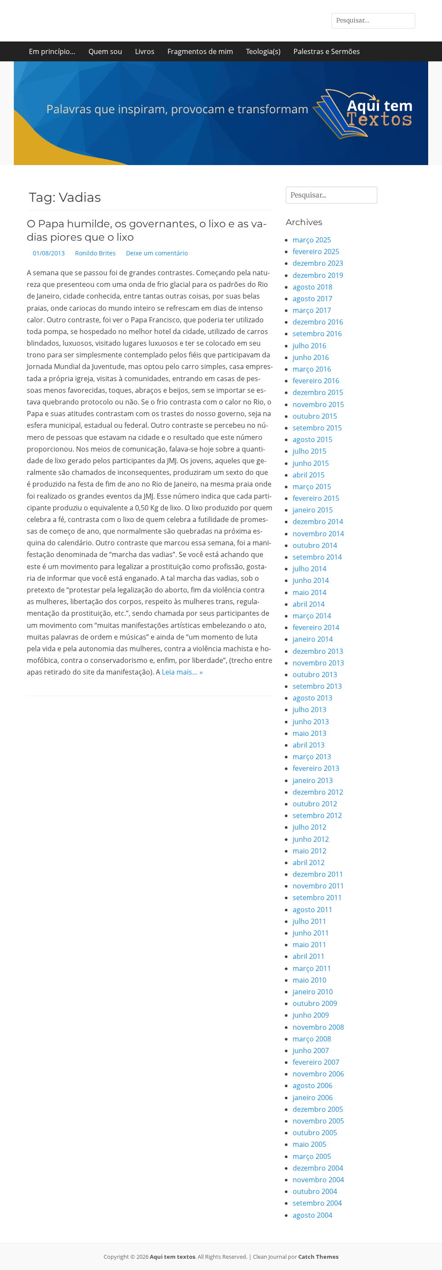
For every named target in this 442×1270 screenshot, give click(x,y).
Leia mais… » (182, 672)
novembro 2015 (318, 404)
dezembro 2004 (318, 1168)
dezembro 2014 (318, 521)
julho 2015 (309, 451)
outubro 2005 (315, 1132)
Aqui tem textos (172, 1256)
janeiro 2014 (313, 639)
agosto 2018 (312, 287)
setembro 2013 (317, 686)
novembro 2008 (318, 1027)
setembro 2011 (317, 897)
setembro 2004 (317, 1203)
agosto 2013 (312, 698)
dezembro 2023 (318, 263)
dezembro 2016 (318, 322)
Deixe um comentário (157, 253)
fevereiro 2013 (316, 768)
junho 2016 (311, 357)
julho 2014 (309, 568)
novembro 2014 (318, 533)
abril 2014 (309, 604)
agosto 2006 (312, 1085)
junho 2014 (311, 580)
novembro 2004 (318, 1179)
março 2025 (312, 240)
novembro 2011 (318, 886)
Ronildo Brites (95, 253)
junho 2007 (311, 1050)
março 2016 (312, 369)
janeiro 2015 (313, 510)
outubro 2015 (315, 416)
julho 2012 (309, 827)
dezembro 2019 (318, 275)
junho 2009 (311, 1015)
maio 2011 (309, 944)
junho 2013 (311, 721)
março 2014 (312, 616)
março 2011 (312, 968)
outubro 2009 (315, 1003)
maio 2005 (309, 1144)
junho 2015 (311, 463)
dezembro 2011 (318, 874)
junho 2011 (311, 933)
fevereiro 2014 (316, 627)
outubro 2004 (315, 1191)
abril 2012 (309, 862)
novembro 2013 (318, 663)
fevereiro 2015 (316, 498)
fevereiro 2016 (316, 380)
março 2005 (312, 1156)
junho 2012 (311, 839)
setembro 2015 (317, 428)
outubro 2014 (315, 545)
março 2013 (312, 756)
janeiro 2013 (313, 780)
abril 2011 (309, 956)
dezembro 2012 (318, 792)
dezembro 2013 (318, 651)
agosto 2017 (312, 298)
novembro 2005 (318, 1121)
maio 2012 (309, 851)
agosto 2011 (312, 909)
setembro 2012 (317, 815)
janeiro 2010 (313, 991)
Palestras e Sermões (327, 51)
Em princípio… (52, 51)
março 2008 (312, 1039)
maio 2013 (309, 733)
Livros (145, 51)
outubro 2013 (315, 674)
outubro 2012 (315, 803)
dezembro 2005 (318, 1109)
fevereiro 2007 (316, 1062)
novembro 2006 (318, 1074)
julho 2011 (309, 921)
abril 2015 (309, 475)
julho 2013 (309, 709)
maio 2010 (309, 980)
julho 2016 (309, 345)
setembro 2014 (317, 557)
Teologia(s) (263, 51)
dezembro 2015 (318, 392)
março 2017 (312, 310)
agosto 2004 (312, 1215)
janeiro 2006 (313, 1097)
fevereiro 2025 (316, 251)
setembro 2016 (317, 333)
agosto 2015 (312, 439)
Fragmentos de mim (200, 51)
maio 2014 (309, 592)
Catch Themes (318, 1256)
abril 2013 (309, 745)
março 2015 (312, 486)
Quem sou (105, 51)
